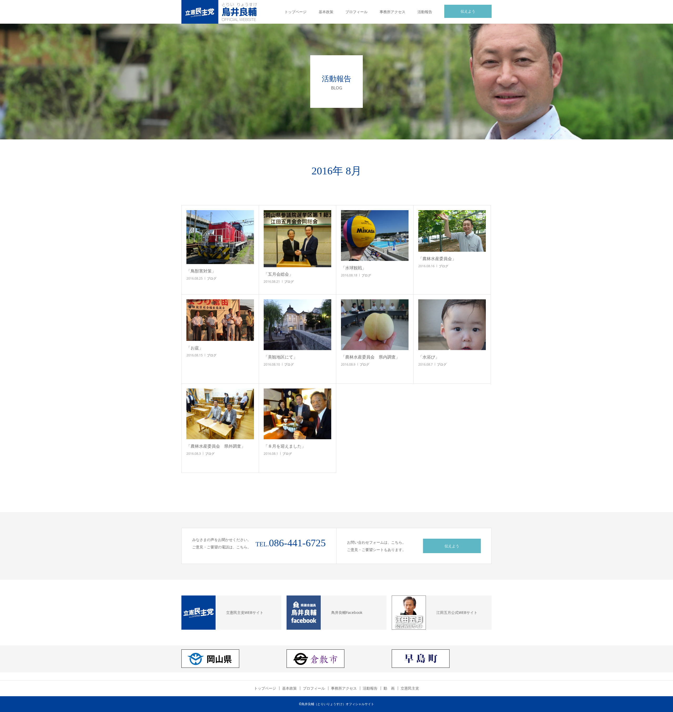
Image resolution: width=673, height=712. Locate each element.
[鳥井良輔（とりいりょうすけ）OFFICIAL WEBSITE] (220, 12)
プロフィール (356, 11)
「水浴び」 (428, 357)
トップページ (295, 11)
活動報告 (424, 11)
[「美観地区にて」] (297, 324)
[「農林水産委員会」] (452, 231)
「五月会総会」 (278, 274)
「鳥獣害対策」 (201, 271)
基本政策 (326, 11)
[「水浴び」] (452, 324)
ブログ (211, 278)
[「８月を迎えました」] (297, 413)
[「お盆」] (220, 320)
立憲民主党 (410, 688)
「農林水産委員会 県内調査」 (370, 357)
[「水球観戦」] (375, 235)
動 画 (389, 688)
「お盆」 (194, 348)
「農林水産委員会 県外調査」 (215, 446)
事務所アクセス (392, 11)
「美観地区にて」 (280, 357)
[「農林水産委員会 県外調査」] (220, 413)
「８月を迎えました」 (285, 446)
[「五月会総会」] (297, 238)
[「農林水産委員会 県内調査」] (375, 324)
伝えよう (468, 11)
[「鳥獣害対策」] (220, 237)
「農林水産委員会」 (437, 258)
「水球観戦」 (353, 268)
